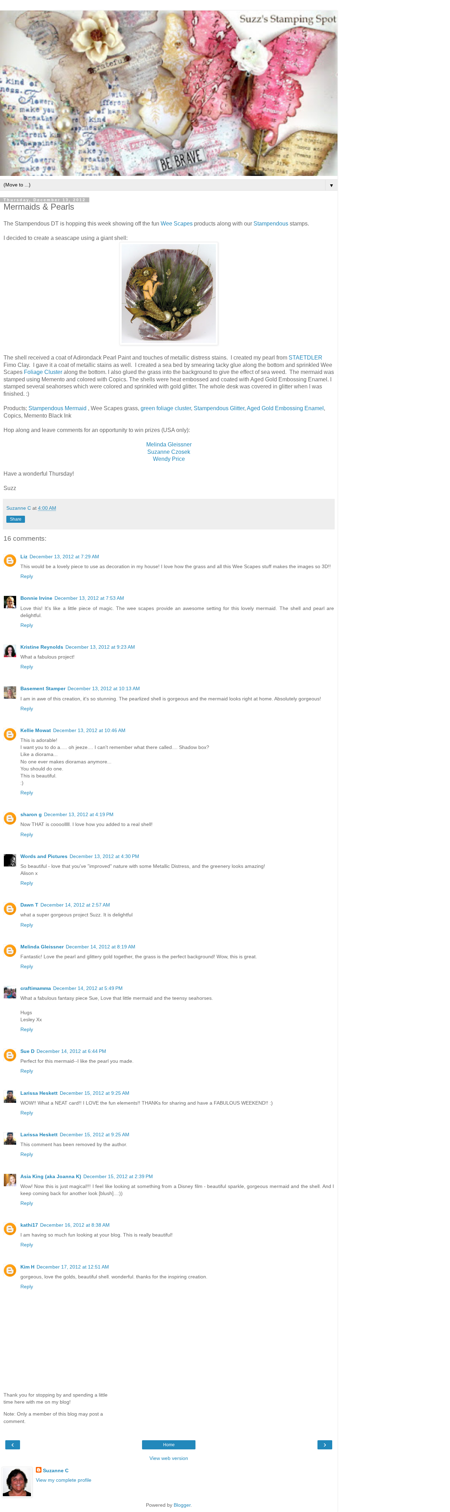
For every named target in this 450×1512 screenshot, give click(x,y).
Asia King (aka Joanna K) (50, 1176)
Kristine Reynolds (41, 647)
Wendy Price (169, 459)
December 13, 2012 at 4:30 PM (104, 856)
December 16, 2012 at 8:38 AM (75, 1225)
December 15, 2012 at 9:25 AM (94, 1093)
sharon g (31, 814)
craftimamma (35, 988)
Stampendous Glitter (219, 408)
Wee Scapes (177, 224)
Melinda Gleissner (169, 444)
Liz (23, 556)
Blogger (182, 1505)
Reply (26, 576)
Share (15, 519)
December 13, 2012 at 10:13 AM (104, 688)
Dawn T (29, 905)
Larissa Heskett (39, 1093)
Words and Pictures (44, 856)
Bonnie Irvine (36, 598)
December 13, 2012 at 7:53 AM (89, 598)
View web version (168, 1458)
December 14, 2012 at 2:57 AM (75, 905)
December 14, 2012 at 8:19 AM (100, 946)
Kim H (27, 1267)
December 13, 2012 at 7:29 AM (64, 556)
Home (169, 1444)
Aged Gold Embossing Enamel (285, 408)
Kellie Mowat (35, 730)
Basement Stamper (42, 688)
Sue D (27, 1051)
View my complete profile (63, 1480)
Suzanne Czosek (168, 452)
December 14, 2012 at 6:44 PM (71, 1051)
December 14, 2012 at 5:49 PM (88, 988)
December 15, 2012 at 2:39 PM (118, 1176)
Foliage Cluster (43, 372)
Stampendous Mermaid (58, 408)
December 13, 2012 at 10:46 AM (89, 730)
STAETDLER (305, 358)
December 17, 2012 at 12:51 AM (73, 1267)
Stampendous (271, 224)
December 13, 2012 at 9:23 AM (100, 647)
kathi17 (29, 1225)
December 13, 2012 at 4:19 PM (79, 814)
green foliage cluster (166, 408)
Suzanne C (56, 1470)
